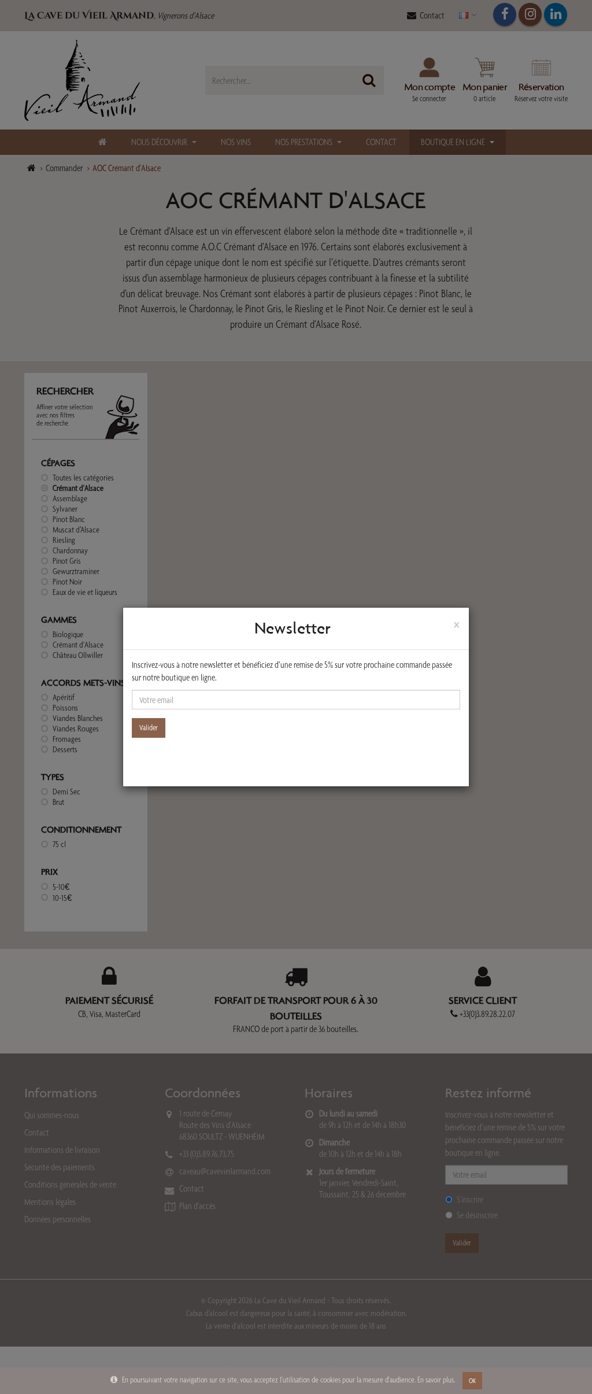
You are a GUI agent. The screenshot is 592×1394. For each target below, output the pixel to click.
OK (472, 1381)
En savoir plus (435, 1379)
